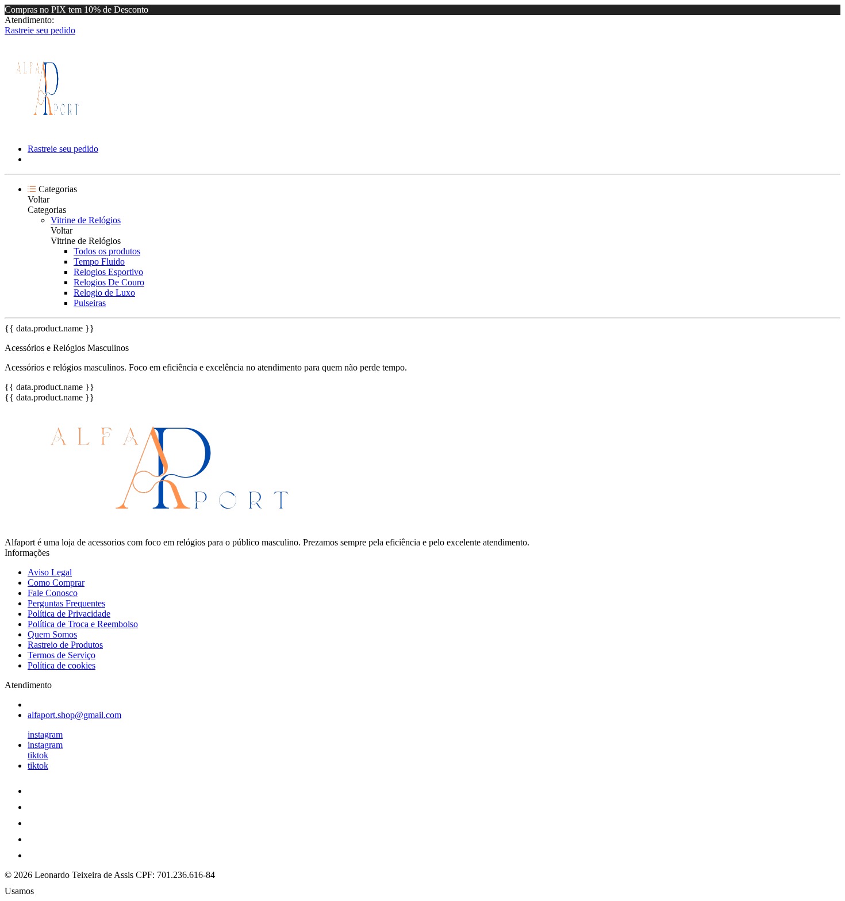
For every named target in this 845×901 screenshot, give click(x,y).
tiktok (38, 755)
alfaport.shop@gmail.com (74, 715)
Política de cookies (61, 665)
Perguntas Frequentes (66, 603)
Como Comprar (56, 582)
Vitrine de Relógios (86, 220)
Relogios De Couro (109, 282)
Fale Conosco (53, 593)
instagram (45, 734)
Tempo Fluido (99, 261)
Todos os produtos (107, 251)
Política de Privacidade (69, 614)
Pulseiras (90, 303)
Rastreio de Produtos (65, 645)
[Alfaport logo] (48, 129)
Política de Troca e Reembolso (83, 624)
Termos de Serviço (61, 655)
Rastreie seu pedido (40, 30)
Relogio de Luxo (104, 292)
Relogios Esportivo (108, 272)
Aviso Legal (50, 572)
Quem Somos (52, 634)
